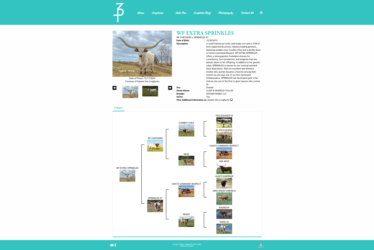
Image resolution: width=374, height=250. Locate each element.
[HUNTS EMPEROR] (224, 182)
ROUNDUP (224, 207)
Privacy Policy (178, 244)
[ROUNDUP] (224, 213)
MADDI (186, 214)
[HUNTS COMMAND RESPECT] (224, 152)
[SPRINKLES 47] (155, 205)
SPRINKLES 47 (201, 37)
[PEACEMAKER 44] (224, 122)
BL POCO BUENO (224, 130)
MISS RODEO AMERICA (224, 190)
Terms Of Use (190, 244)
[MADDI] (186, 221)
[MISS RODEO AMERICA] (224, 198)
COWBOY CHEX (186, 122)
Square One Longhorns (218, 99)
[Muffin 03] (224, 228)
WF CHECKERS (183, 37)
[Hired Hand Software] (261, 246)
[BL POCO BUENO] (224, 137)
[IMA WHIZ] (224, 168)
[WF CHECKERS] (155, 145)
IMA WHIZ (224, 161)
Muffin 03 (224, 221)
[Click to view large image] (142, 53)
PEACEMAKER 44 (224, 115)
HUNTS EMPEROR (224, 176)
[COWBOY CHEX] (186, 130)
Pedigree (118, 107)
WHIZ (186, 154)
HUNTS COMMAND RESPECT (224, 145)
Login (199, 244)
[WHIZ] (186, 160)
